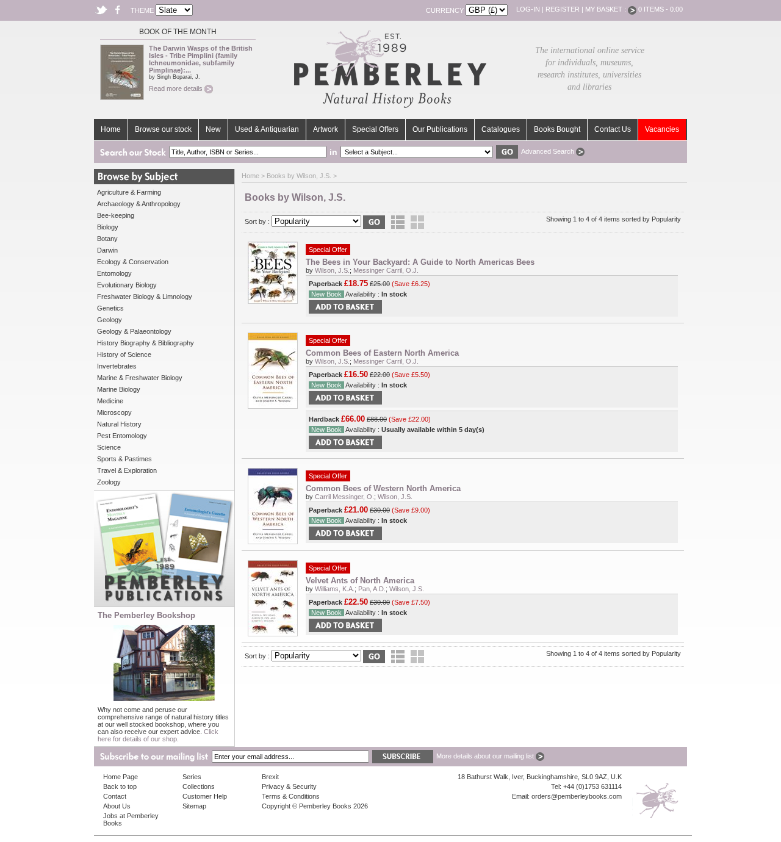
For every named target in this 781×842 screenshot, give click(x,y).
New (213, 129)
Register (562, 9)
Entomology (114, 273)
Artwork (325, 129)
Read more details (176, 88)
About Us (117, 806)
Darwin (107, 250)
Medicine (110, 401)
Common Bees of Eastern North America (382, 353)
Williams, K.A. (335, 588)
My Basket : (606, 9)
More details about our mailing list (486, 756)
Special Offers (375, 129)
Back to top (120, 786)
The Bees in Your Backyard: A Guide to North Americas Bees (420, 262)
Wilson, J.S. (332, 270)
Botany (107, 238)
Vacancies (662, 129)
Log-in (528, 9)
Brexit (270, 776)
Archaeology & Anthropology (139, 203)
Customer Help (204, 796)
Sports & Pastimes (124, 458)
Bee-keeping (115, 215)
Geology (109, 319)
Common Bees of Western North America (383, 488)
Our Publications (439, 129)
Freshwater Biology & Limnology (144, 296)
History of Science (124, 354)
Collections (198, 786)
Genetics (110, 308)
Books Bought (557, 129)
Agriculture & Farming (129, 192)
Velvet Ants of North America (360, 580)
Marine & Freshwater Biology (139, 377)
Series (191, 776)
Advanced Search (548, 151)
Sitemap (194, 806)
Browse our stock (163, 129)
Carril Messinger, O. (344, 496)
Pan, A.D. (372, 588)
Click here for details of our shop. (158, 735)
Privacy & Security (289, 786)
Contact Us (612, 129)
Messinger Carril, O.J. (386, 270)
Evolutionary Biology (127, 285)
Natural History (119, 424)
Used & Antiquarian (267, 129)
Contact (114, 796)
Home (111, 129)
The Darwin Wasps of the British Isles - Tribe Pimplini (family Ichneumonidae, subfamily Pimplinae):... (201, 59)
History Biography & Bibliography (145, 343)
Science (109, 447)
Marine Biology (118, 389)
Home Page (120, 776)
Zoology (109, 482)
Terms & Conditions (291, 796)
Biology (107, 227)
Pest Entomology (122, 435)
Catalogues (500, 129)
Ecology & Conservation (132, 261)
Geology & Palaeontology (134, 331)
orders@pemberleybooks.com (576, 796)
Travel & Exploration (127, 470)
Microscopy (114, 412)
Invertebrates (117, 366)
